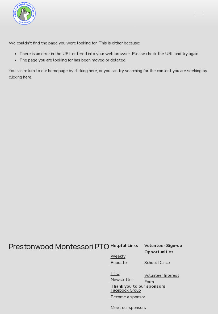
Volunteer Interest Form (161, 278)
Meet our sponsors (128, 308)
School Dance (157, 263)
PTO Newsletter (122, 276)
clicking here (85, 71)
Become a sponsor (128, 297)
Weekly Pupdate (119, 259)
